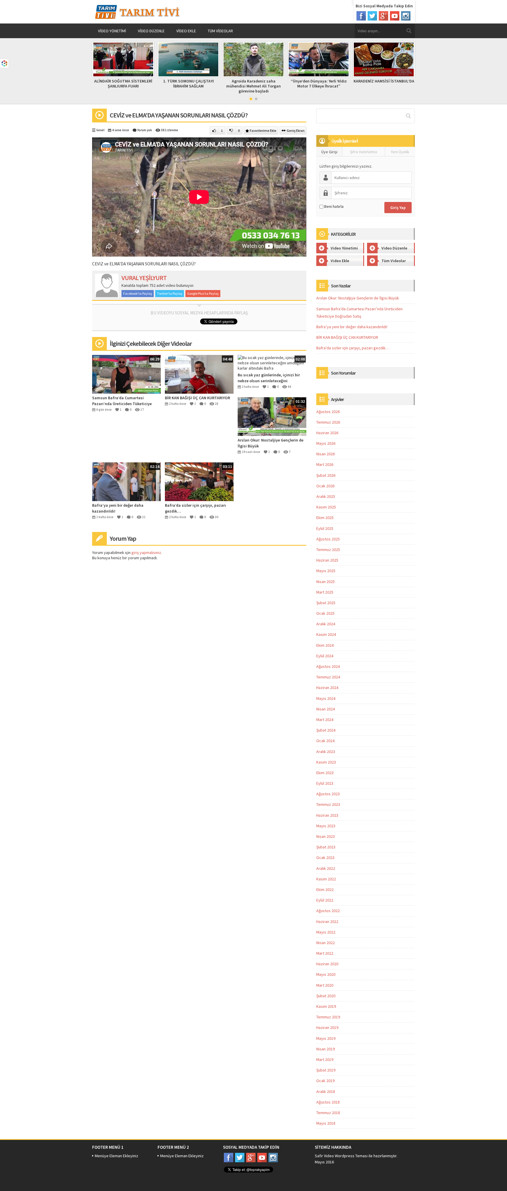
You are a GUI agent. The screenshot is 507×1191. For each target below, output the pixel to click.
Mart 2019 (324, 1059)
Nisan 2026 (325, 453)
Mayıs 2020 (325, 974)
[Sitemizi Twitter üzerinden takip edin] (372, 16)
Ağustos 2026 (328, 411)
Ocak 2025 (325, 613)
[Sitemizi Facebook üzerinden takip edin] (361, 16)
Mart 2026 (324, 464)
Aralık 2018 (325, 1091)
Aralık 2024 (325, 623)
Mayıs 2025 (325, 570)
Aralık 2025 (325, 496)
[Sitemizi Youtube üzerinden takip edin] (394, 16)
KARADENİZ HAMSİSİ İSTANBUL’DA (384, 81)
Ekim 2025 (325, 517)
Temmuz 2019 (328, 1017)
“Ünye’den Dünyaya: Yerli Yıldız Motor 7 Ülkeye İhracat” (319, 83)
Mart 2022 (324, 953)
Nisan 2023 (325, 836)
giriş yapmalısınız (146, 552)
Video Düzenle (151, 30)
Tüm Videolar (220, 30)
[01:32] (272, 416)
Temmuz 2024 (328, 677)
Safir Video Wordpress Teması (341, 1155)
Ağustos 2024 (328, 666)
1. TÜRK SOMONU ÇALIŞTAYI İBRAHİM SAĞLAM (188, 83)
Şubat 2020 (325, 995)
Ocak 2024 (325, 740)
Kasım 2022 (326, 879)
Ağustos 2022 (328, 910)
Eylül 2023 (324, 783)
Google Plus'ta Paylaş (203, 293)
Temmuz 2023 (328, 804)
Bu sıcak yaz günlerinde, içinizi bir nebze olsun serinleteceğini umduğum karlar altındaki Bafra (269, 378)
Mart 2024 (324, 719)
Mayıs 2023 (325, 825)
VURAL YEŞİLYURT (144, 278)
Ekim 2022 (325, 889)
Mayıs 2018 (325, 1123)
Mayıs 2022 (325, 932)
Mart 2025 (324, 592)
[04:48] (199, 373)
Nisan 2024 (325, 709)
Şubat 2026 (325, 475)
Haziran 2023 (327, 815)
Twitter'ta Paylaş (169, 293)
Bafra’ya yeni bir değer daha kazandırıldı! (117, 508)
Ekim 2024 (325, 645)
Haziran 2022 (327, 921)
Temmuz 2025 (328, 549)
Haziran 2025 (327, 560)
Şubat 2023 (325, 847)
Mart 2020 (324, 985)
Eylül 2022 (324, 900)
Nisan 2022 (325, 942)
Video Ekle (186, 30)
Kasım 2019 (326, 1006)
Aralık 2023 (325, 751)
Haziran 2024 (327, 687)
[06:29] (126, 373)
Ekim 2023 (325, 772)
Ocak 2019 (325, 1080)
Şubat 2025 (325, 602)
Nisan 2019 (325, 1049)
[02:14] (126, 481)
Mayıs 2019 (325, 1038)
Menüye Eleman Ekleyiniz (116, 1155)
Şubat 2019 (325, 1070)
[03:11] (199, 481)
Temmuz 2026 (328, 422)
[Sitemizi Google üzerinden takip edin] (383, 16)
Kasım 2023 (326, 762)
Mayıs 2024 (325, 698)
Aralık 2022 (325, 868)
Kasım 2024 (326, 634)
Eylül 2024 (324, 655)
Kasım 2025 (326, 507)
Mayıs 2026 (325, 443)
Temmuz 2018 (328, 1112)
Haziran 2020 (327, 963)
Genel (100, 130)
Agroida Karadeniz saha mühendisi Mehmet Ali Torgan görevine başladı (253, 86)
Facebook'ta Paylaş (137, 293)
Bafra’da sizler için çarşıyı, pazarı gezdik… (195, 508)
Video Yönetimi (112, 30)
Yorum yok (144, 130)
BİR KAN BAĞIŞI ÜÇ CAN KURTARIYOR (197, 397)
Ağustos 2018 (328, 1102)
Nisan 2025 (325, 581)
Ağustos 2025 (328, 539)
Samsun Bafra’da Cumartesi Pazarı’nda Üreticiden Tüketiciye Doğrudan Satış (122, 401)
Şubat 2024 (325, 730)
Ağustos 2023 (328, 793)
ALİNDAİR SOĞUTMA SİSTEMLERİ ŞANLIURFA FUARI (123, 83)
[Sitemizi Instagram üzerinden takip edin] (405, 16)
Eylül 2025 (324, 528)
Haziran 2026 (327, 432)
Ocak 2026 (325, 485)
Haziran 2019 (327, 1027)
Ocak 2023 (325, 857)
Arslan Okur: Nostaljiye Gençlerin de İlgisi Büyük (270, 443)
